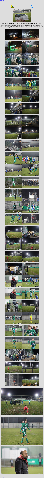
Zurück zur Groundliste (2, 0)
